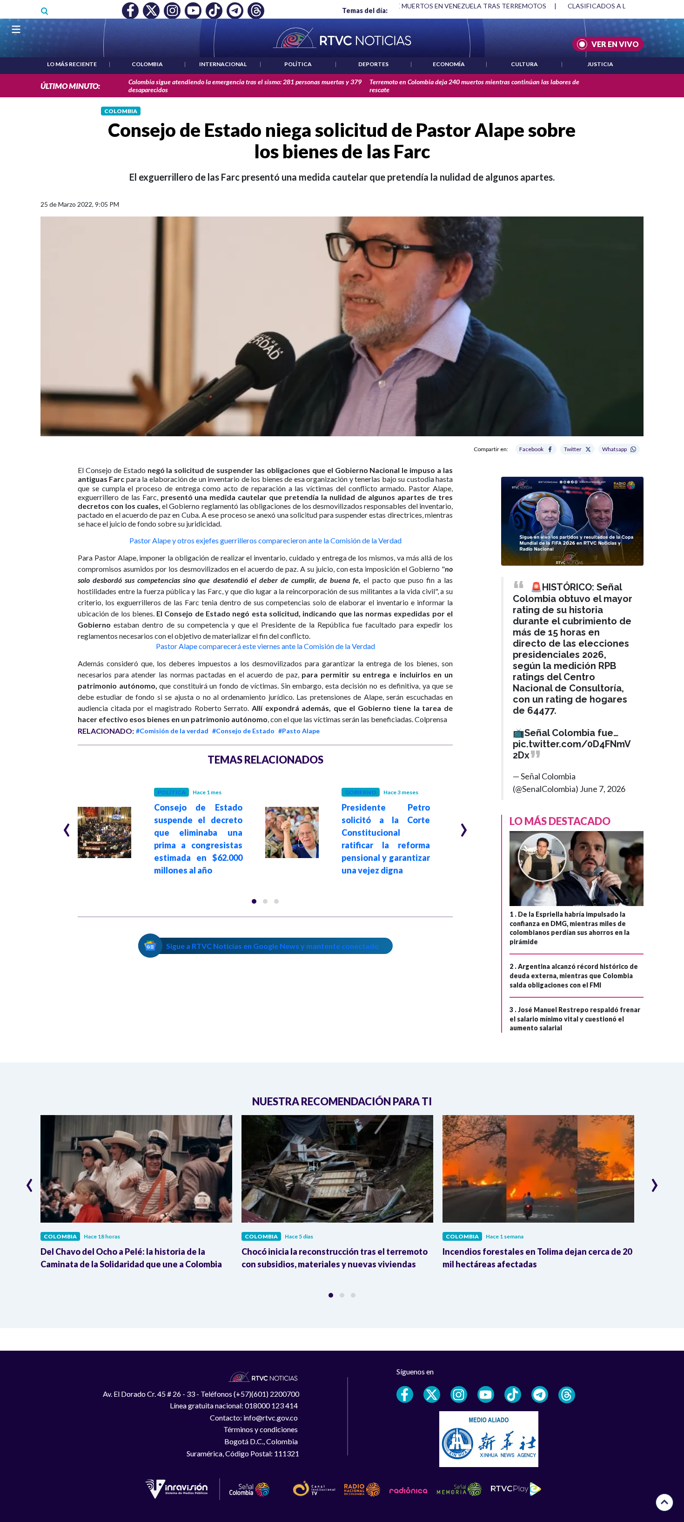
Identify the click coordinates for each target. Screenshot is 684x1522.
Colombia (147, 64)
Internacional (223, 64)
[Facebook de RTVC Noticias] (404, 1394)
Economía (449, 64)
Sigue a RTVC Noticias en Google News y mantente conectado (272, 945)
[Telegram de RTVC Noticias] (539, 1394)
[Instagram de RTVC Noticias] (458, 1394)
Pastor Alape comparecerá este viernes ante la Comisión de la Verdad (265, 646)
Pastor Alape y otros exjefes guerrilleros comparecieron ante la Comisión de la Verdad (265, 540)
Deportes (373, 64)
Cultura (524, 64)
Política (298, 64)
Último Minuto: (70, 86)
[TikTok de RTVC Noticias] (512, 1394)
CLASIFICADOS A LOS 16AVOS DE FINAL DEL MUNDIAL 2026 (549, 6)
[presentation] (66, 826)
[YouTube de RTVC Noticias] (485, 1394)
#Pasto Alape (299, 731)
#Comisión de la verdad (172, 731)
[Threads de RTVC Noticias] (566, 1395)
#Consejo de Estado (243, 731)
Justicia (600, 64)
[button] (254, 901)
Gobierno (360, 792)
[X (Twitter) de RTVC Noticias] (431, 1394)
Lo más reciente (72, 64)
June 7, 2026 (602, 789)
